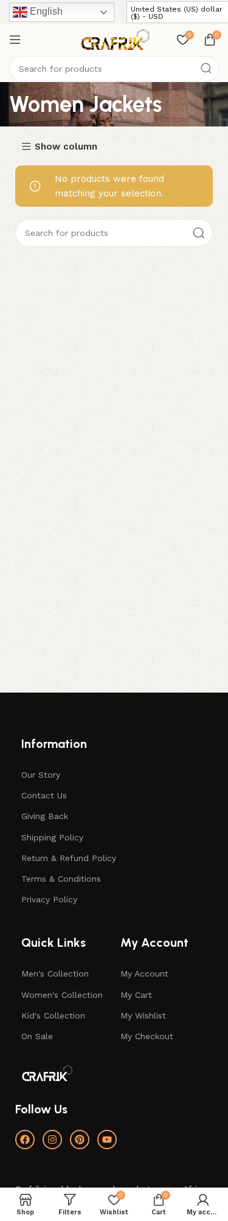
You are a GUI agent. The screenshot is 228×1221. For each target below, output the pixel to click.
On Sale (37, 1036)
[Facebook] (25, 1139)
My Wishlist (143, 1015)
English (45, 11)
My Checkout (146, 1036)
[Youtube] (107, 1139)
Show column (66, 147)
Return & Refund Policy (68, 858)
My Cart (136, 995)
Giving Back (44, 816)
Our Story (40, 775)
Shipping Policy (52, 837)
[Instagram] (52, 1139)
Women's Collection (62, 995)
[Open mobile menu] (15, 39)
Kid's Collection (53, 1015)
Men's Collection (55, 973)
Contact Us (44, 795)
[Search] (206, 68)
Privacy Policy (49, 899)
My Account (144, 973)
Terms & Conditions (61, 879)
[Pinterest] (79, 1139)
